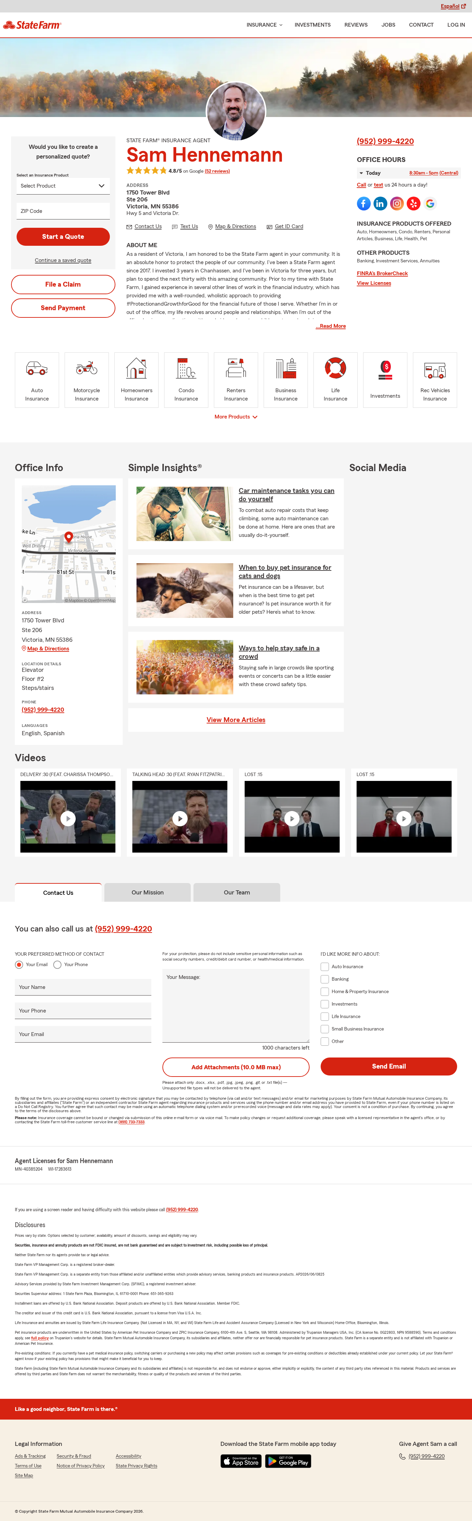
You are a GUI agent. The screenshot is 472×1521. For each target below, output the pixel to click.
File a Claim (63, 284)
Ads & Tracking (30, 1456)
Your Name (32, 987)
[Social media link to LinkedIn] (380, 203)
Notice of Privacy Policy (81, 1466)
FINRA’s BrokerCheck (382, 273)
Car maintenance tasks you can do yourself (286, 495)
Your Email (37, 964)
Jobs (388, 25)
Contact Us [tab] (58, 893)
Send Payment (63, 308)
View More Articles (236, 720)
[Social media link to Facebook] (364, 203)
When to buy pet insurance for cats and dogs (285, 571)
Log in (456, 25)
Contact (421, 25)
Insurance (262, 25)
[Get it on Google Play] (288, 1461)
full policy (40, 1338)
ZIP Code (31, 211)
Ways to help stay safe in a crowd (279, 652)
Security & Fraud (74, 1456)
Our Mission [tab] (148, 892)
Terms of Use (28, 1466)
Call (361, 185)
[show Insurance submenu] (279, 25)
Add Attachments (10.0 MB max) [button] (236, 1067)
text (378, 185)
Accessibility (128, 1456)
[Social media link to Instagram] (397, 203)
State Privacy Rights (136, 1466)
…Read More (331, 326)
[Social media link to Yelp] (414, 203)
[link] (32, 25)
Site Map (24, 1475)
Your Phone (76, 964)
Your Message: (183, 977)
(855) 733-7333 (131, 1122)
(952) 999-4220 (385, 141)
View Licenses (374, 283)
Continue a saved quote (63, 260)
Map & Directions (48, 648)
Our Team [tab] (237, 892)
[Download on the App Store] (241, 1461)
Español (450, 6)
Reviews (356, 25)
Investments (313, 25)
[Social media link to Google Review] (430, 203)
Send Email (389, 1066)
